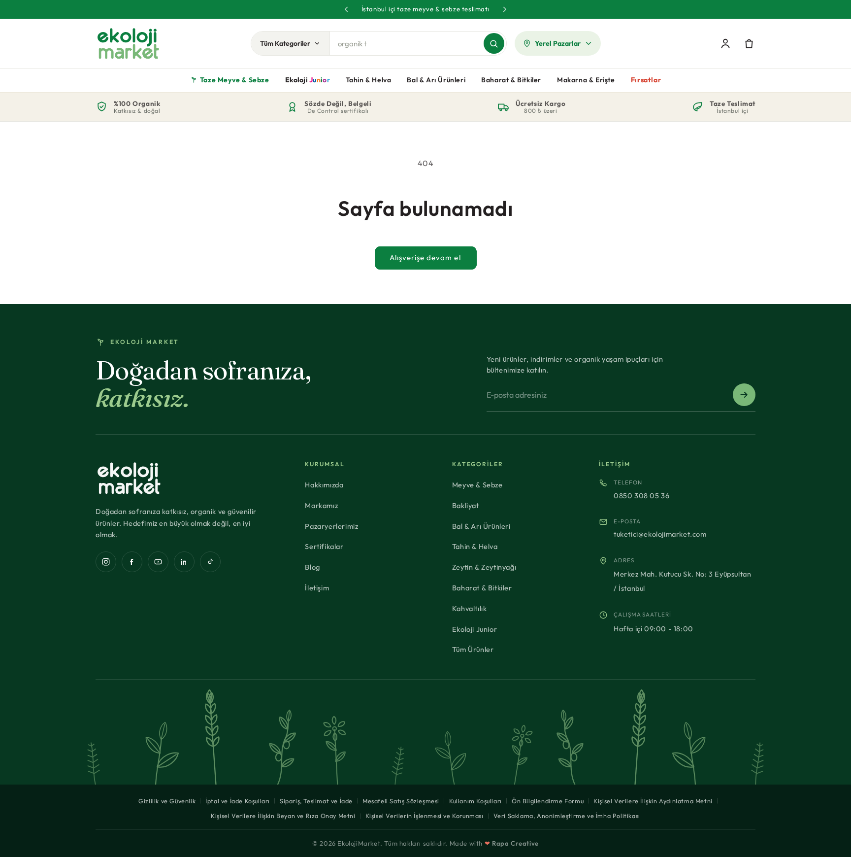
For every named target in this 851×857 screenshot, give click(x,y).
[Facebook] (132, 561)
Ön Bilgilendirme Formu (548, 801)
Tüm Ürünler (473, 649)
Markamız (321, 505)
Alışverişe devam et (426, 257)
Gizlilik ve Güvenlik (167, 801)
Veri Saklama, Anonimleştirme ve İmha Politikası (566, 816)
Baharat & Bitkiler (511, 79)
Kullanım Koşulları (475, 801)
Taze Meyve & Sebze (234, 79)
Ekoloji (307, 79)
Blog (312, 567)
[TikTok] (210, 561)
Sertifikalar (324, 546)
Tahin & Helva (369, 79)
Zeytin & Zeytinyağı (484, 567)
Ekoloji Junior (474, 629)
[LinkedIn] (184, 561)
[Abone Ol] (744, 394)
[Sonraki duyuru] (504, 9)
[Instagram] (106, 561)
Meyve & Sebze (477, 484)
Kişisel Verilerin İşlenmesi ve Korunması (424, 816)
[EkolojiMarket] (128, 43)
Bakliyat (465, 505)
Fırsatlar (646, 79)
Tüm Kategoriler (285, 43)
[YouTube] (158, 561)
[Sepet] (749, 43)
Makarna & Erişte (586, 79)
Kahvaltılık (469, 608)
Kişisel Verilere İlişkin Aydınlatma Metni (653, 801)
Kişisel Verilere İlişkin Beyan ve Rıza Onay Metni (283, 816)
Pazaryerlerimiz (331, 526)
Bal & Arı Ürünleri (436, 79)
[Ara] (494, 43)
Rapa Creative (515, 843)
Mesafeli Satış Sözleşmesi (400, 801)
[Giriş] (725, 43)
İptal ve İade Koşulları (237, 801)
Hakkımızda (324, 484)
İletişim (317, 587)
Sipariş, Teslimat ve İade (316, 801)
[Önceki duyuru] (346, 9)
